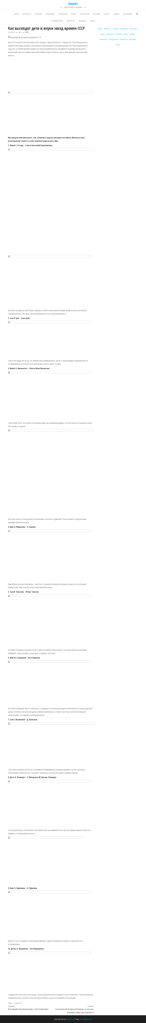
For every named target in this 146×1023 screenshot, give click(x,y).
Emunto (73, 3)
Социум (116, 14)
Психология (62, 14)
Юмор (16, 14)
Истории (38, 14)
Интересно (27, 14)
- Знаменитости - (17, 1003)
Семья (92, 20)
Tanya (27, 32)
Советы (106, 14)
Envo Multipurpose (86, 1019)
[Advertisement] (51, 74)
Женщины (82, 20)
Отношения (49, 14)
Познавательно (57, 20)
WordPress (70, 1019)
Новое (73, 14)
